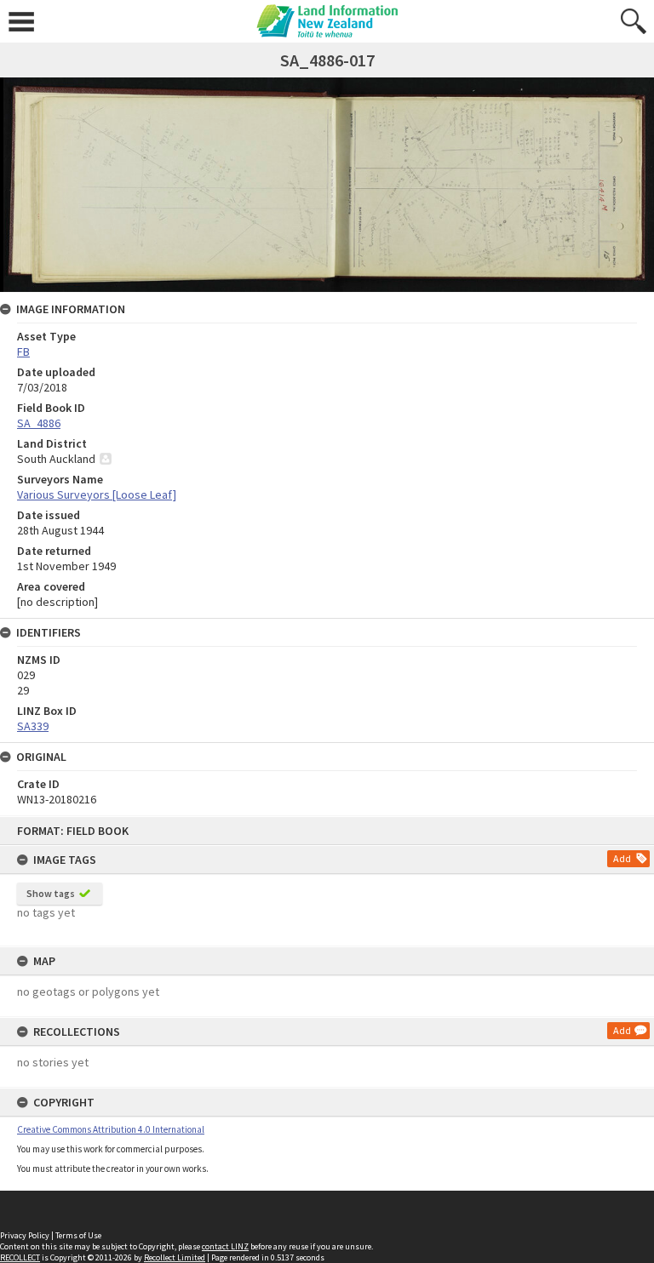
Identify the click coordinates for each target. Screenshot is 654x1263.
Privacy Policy (24, 1235)
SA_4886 (38, 423)
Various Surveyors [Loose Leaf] (96, 494)
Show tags (50, 893)
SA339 (33, 726)
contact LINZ (225, 1246)
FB (23, 351)
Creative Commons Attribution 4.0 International (110, 1129)
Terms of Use (78, 1235)
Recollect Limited (174, 1257)
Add (622, 858)
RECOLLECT (20, 1257)
